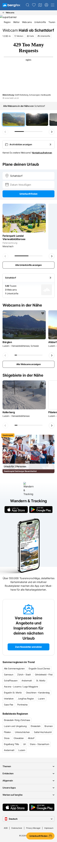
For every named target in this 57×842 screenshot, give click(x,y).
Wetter (16, 22)
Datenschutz (16, 828)
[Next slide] (51, 132)
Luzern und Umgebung (15, 726)
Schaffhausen (10, 680)
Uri (24, 744)
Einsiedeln (35, 726)
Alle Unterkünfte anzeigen (28, 265)
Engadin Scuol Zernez (39, 668)
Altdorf (31, 738)
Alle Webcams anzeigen (28, 364)
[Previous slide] (5, 132)
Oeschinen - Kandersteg (38, 692)
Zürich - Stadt (24, 674)
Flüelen (7, 732)
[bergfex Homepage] (11, 5)
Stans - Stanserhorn (39, 744)
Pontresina (22, 704)
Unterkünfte (40, 22)
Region (7, 22)
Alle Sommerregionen (14, 668)
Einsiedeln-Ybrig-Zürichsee (17, 720)
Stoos (7, 738)
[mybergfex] (46, 5)
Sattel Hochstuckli (42, 732)
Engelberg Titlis (11, 744)
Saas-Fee (8, 704)
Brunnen (48, 726)
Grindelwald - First (44, 674)
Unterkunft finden (28, 193)
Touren (51, 22)
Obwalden (19, 738)
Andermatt (27, 680)
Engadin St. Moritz (13, 692)
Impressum (48, 828)
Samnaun (8, 674)
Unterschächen (22, 732)
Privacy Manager (33, 828)
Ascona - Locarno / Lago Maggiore (21, 686)
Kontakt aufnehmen (42, 152)
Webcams (27, 22)
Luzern (41, 698)
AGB (6, 828)
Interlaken (9, 698)
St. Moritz (40, 680)
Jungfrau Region (26, 698)
